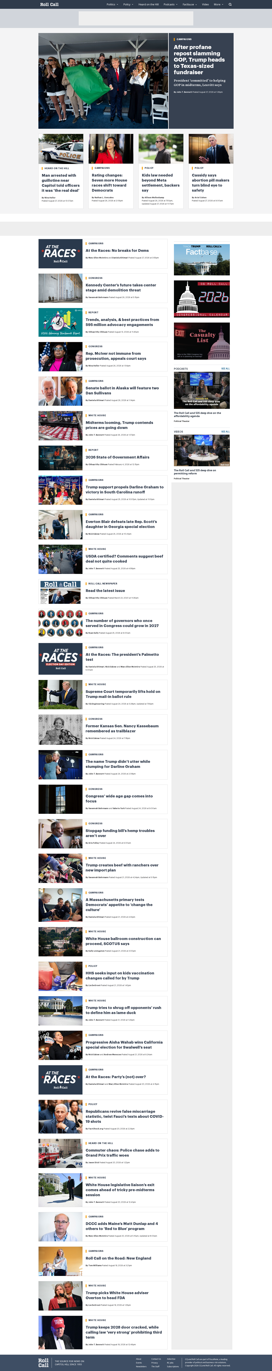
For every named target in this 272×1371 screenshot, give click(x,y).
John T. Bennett (184, 92)
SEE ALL (225, 369)
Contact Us (156, 1359)
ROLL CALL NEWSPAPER (102, 584)
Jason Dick (93, 1163)
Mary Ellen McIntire (98, 258)
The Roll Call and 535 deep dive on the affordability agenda (197, 414)
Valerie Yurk (119, 808)
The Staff (155, 1366)
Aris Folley (93, 843)
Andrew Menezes (112, 1055)
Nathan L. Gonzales (104, 198)
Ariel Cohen (201, 198)
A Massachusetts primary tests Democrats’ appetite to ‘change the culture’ (119, 905)
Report (93, 312)
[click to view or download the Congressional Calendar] (202, 299)
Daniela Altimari (120, 258)
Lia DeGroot (94, 985)
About (138, 1359)
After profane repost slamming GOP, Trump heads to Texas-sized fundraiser (199, 59)
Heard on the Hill (57, 168)
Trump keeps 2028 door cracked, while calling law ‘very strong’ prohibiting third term (124, 1332)
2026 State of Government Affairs (117, 457)
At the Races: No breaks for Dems (117, 250)
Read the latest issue (105, 591)
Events (139, 1362)
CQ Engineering (96, 704)
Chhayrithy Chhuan (98, 332)
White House (97, 415)
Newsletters (141, 1366)
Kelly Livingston (96, 951)
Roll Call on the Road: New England (118, 1258)
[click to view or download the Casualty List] (202, 341)
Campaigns (184, 39)
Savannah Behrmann (98, 297)
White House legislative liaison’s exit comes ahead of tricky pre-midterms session (120, 1190)
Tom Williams (95, 1265)
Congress (95, 278)
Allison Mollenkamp (154, 198)
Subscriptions (173, 1366)
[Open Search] (230, 4)
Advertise (171, 1359)
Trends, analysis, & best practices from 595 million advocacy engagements (122, 322)
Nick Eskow (93, 534)
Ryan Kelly (93, 633)
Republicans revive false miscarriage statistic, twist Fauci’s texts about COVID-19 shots (125, 1116)
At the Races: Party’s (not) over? (116, 1077)
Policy (149, 168)
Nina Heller (50, 198)
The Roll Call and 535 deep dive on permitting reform (195, 472)
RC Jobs (170, 1362)
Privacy (154, 1362)
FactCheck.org (95, 1129)
